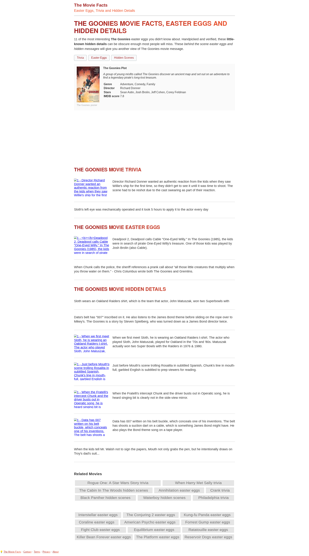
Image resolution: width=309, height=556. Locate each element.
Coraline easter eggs (96, 522)
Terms (37, 551)
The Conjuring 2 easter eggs (150, 515)
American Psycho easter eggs (150, 522)
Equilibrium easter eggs (154, 530)
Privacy (46, 551)
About (56, 551)
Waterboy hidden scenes (164, 498)
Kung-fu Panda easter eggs (207, 515)
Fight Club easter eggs (100, 530)
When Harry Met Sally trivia (198, 483)
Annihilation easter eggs (179, 490)
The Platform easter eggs (157, 537)
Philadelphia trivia (213, 498)
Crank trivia (220, 490)
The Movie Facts (12, 551)
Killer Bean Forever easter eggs (104, 537)
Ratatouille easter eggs (208, 530)
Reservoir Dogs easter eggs (208, 537)
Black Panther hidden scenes (105, 498)
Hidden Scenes (124, 57)
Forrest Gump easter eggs (207, 522)
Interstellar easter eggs (98, 515)
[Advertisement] (154, 135)
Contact (27, 551)
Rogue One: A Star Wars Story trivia (117, 483)
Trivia (80, 57)
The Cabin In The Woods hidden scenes (113, 490)
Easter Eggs (99, 57)
